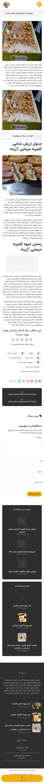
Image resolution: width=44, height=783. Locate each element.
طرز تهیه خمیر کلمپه (22, 605)
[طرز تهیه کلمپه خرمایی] (22, 617)
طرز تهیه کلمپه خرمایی (22, 625)
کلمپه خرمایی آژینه (14, 358)
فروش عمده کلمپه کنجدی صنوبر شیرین (22, 530)
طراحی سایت (31, 770)
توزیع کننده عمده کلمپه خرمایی (30, 371)
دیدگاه (39, 437)
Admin (31, 353)
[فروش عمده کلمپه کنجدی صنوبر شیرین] (22, 521)
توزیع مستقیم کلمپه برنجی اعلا (22, 551)
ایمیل (40, 471)
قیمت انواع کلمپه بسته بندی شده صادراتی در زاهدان (22, 646)
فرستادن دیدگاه (34, 494)
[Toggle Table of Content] (37, 136)
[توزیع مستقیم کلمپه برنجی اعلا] (22, 543)
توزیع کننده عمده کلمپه (32, 367)
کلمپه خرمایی (29, 358)
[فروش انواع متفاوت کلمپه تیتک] (22, 563)
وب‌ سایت (38, 482)
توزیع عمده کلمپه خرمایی (25, 362)
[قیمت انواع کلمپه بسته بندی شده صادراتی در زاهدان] (22, 637)
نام (41, 461)
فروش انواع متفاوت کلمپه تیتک (22, 571)
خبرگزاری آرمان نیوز (22, 774)
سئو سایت (23, 770)
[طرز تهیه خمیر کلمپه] (22, 597)
